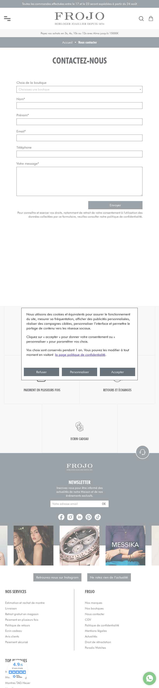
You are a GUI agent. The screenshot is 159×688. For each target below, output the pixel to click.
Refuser (41, 372)
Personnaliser (79, 372)
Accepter (117, 372)
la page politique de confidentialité (80, 355)
